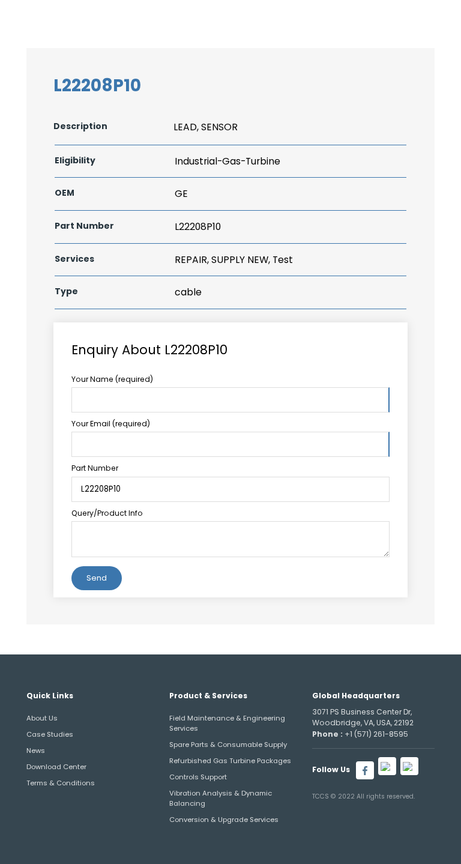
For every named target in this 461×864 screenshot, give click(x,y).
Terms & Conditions (60, 783)
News (35, 750)
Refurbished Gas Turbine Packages (230, 761)
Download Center (56, 767)
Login (372, 17)
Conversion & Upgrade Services (224, 819)
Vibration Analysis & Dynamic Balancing (220, 798)
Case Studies (49, 734)
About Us (42, 718)
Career (328, 17)
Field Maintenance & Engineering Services (227, 723)
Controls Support (198, 777)
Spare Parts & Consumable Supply (228, 744)
